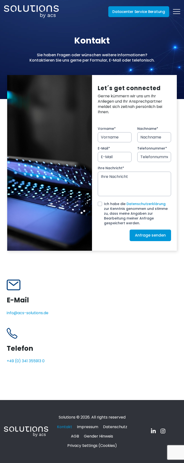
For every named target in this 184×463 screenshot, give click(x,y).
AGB (75, 436)
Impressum (87, 427)
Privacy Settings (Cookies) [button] (92, 445)
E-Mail (104, 148)
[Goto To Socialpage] (154, 432)
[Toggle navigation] (176, 11)
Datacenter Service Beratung (138, 11)
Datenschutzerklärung (146, 203)
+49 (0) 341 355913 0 (26, 361)
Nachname (147, 128)
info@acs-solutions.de (27, 313)
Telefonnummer (152, 148)
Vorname (107, 128)
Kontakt (64, 427)
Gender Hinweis (98, 436)
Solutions (67, 417)
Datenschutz (115, 427)
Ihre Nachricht (111, 168)
